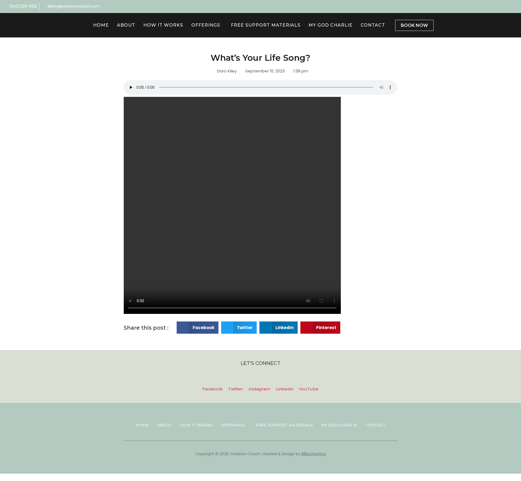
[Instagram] (487, 6)
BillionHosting (313, 454)
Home (101, 25)
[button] (197, 327)
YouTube (309, 388)
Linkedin (285, 388)
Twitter (235, 388)
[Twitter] (514, 6)
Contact (373, 25)
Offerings (205, 25)
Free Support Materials (265, 25)
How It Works (163, 25)
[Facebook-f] (478, 6)
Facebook (213, 389)
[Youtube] (505, 6)
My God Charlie (330, 25)
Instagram (259, 388)
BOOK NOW (414, 25)
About (126, 25)
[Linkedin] (496, 6)
